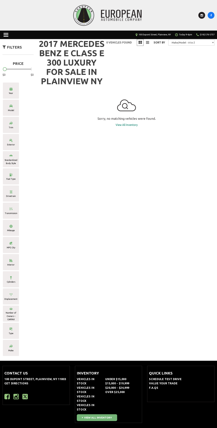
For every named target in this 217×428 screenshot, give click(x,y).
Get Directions (16, 383)
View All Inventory (127, 124)
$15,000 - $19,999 (117, 383)
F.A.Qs (153, 387)
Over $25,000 (115, 392)
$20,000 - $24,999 (117, 387)
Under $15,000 (115, 379)
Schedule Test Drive (165, 379)
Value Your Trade (163, 383)
